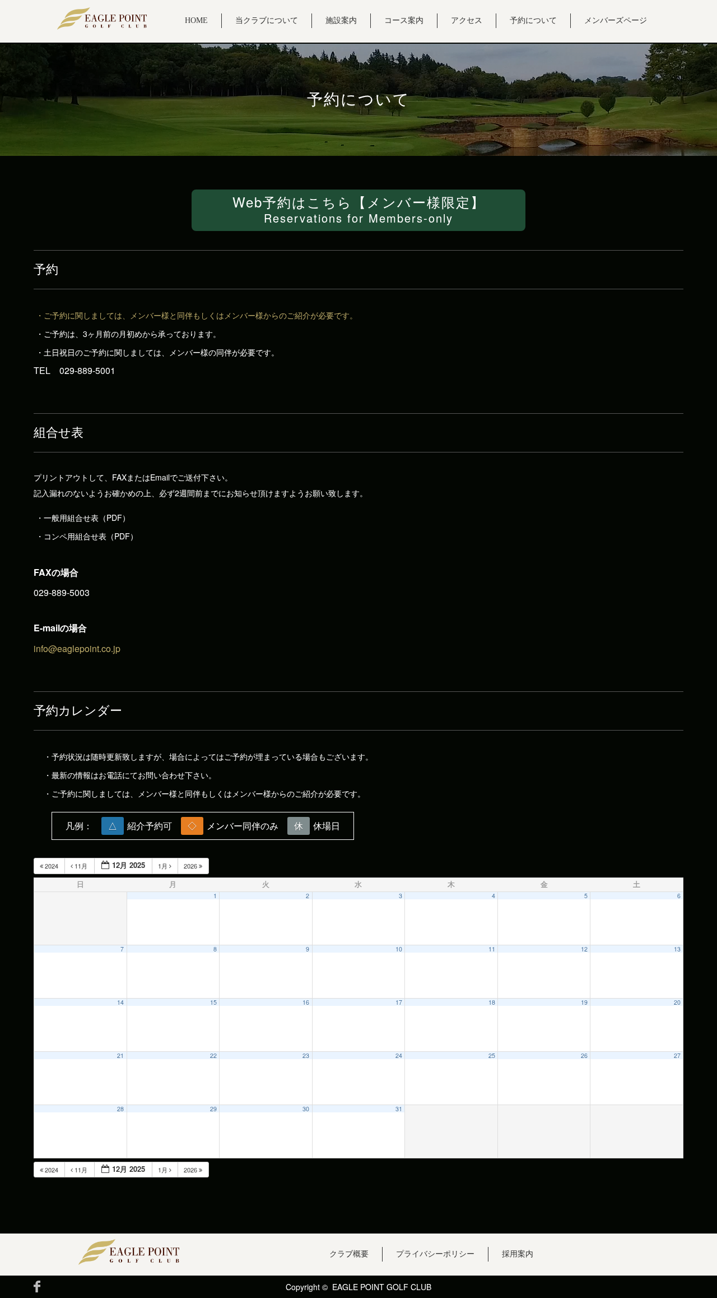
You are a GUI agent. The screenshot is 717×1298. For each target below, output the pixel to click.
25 (491, 1055)
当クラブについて (266, 20)
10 (398, 949)
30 (305, 1109)
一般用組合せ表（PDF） (87, 517)
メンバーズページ (615, 20)
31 (398, 1109)
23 (305, 1055)
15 (213, 1002)
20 (677, 1002)
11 (491, 949)
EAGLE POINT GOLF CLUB (381, 1286)
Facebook (37, 1286)
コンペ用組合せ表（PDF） (91, 536)
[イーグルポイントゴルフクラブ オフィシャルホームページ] (102, 18)
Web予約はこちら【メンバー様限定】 (358, 209)
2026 (191, 865)
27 (677, 1055)
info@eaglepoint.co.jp (77, 648)
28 (120, 1109)
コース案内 (403, 20)
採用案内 (517, 1254)
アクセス (466, 20)
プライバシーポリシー (435, 1254)
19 (584, 1002)
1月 (163, 865)
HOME (196, 20)
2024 (51, 865)
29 (213, 1109)
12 (584, 949)
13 (677, 949)
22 (213, 1055)
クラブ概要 (349, 1254)
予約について (533, 20)
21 (120, 1055)
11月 (81, 865)
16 (305, 1002)
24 (398, 1055)
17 (398, 1002)
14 (120, 1002)
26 (584, 1055)
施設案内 (341, 20)
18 (491, 1002)
